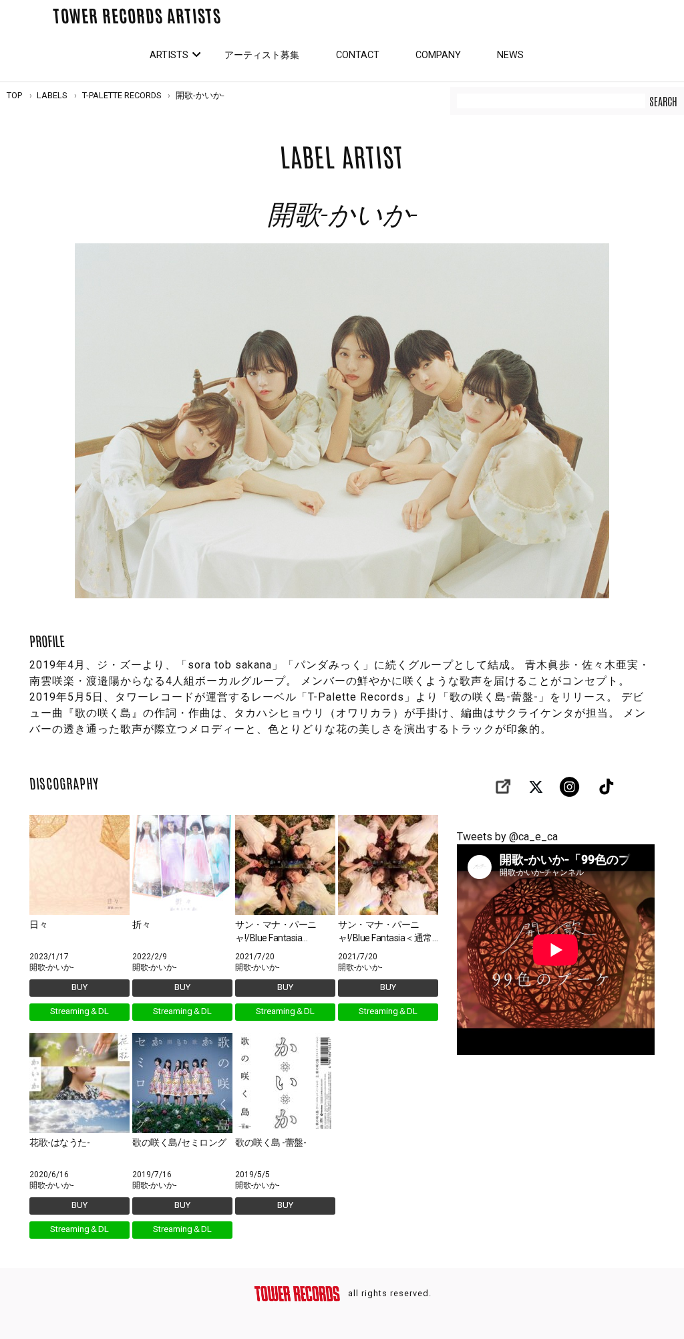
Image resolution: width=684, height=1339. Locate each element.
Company (438, 55)
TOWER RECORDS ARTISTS (137, 14)
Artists (169, 55)
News (510, 55)
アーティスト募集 (261, 55)
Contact (357, 55)
